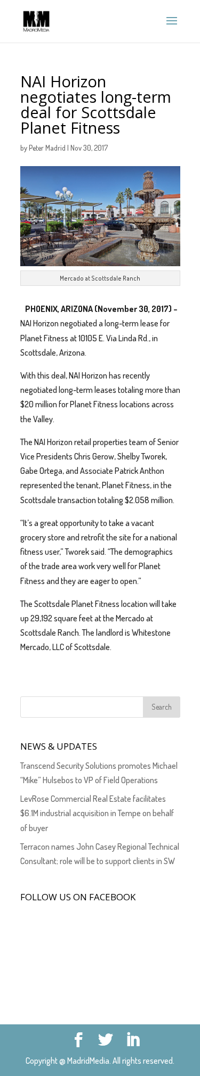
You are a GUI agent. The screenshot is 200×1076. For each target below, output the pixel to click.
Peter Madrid (47, 147)
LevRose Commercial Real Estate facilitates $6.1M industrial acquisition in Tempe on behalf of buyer (97, 813)
